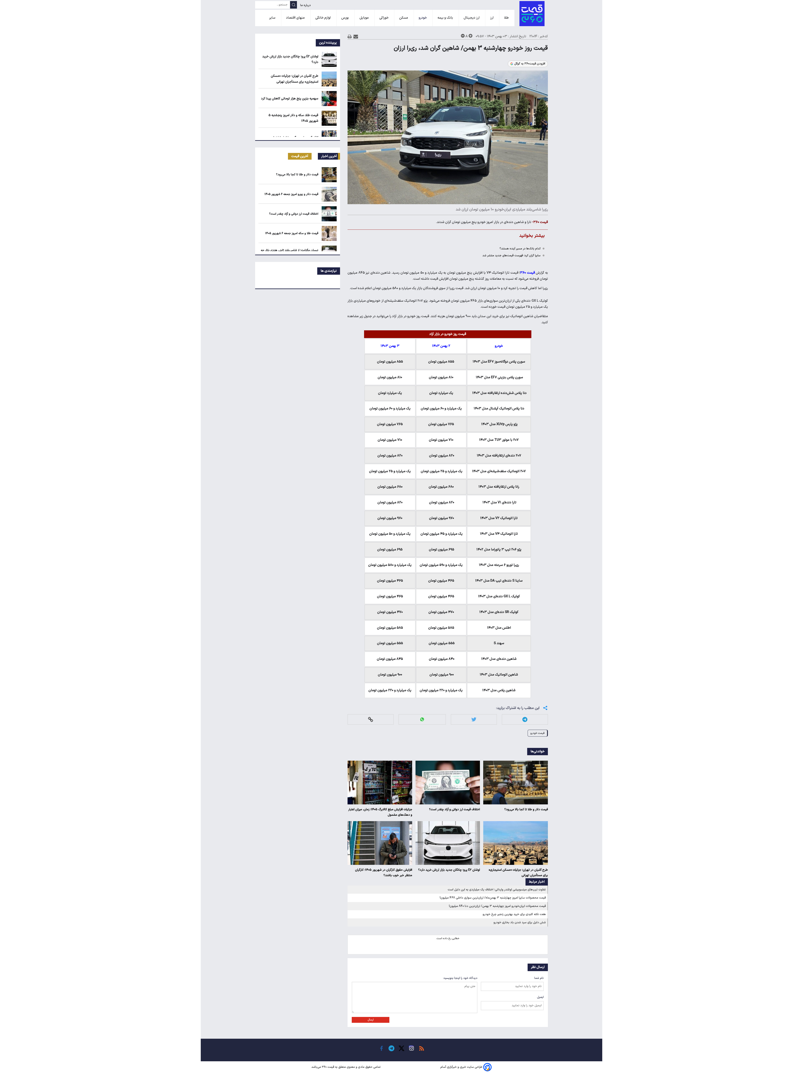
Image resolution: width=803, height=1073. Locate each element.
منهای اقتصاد (296, 17)
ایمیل (540, 997)
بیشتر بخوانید (532, 235)
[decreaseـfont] (463, 36)
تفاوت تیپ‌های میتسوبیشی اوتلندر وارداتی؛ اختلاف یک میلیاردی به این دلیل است (497, 889)
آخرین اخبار (329, 156)
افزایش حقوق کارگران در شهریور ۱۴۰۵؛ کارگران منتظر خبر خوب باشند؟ (383, 873)
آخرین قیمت (299, 156)
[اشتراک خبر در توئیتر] (473, 719)
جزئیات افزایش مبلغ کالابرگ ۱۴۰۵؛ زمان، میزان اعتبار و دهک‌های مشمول (380, 812)
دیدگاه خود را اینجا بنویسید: (460, 978)
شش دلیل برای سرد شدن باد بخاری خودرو (520, 922)
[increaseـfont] (470, 36)
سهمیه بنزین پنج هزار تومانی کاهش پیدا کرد (289, 98)
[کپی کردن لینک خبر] (370, 719)
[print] (350, 36)
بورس (345, 17)
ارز (492, 17)
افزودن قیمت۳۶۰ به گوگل (529, 63)
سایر (272, 17)
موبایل (364, 17)
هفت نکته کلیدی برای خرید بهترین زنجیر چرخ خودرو (514, 914)
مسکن (404, 17)
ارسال (371, 1020)
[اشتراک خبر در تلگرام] (524, 719)
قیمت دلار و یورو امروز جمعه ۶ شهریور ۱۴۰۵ (291, 194)
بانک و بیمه (445, 17)
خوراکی (384, 17)
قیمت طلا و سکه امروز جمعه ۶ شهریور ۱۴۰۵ (291, 233)
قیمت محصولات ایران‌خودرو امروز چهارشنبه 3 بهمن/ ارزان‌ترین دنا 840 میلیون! (497, 906)
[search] (293, 5)
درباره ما (306, 5)
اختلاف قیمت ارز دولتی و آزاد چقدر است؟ (454, 809)
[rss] (422, 1048)
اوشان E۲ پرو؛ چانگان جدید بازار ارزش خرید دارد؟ (449, 870)
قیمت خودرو (537, 733)
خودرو (423, 17)
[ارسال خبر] (355, 36)
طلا (507, 17)
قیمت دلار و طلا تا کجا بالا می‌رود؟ (526, 809)
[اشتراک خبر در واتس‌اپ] (422, 719)
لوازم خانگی (323, 17)
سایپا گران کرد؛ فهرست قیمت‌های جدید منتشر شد (511, 255)
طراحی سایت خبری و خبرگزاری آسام (461, 1067)
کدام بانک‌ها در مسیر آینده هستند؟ (520, 248)
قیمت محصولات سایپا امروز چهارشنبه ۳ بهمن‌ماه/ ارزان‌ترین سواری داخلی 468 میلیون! (493, 898)
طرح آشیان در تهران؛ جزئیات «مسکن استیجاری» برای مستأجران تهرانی (518, 873)
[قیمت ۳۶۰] (532, 13)
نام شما (539, 978)
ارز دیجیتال (472, 17)
